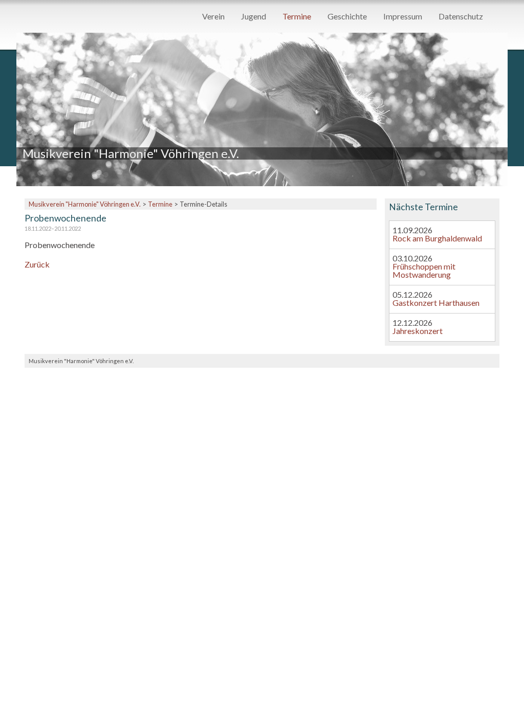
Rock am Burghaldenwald (437, 238)
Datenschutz (461, 16)
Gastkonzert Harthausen (435, 302)
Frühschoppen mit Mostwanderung (423, 270)
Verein (213, 16)
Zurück (37, 264)
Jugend (253, 16)
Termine (296, 16)
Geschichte (347, 16)
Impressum (402, 16)
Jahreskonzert (417, 331)
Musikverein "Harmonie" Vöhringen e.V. (85, 204)
